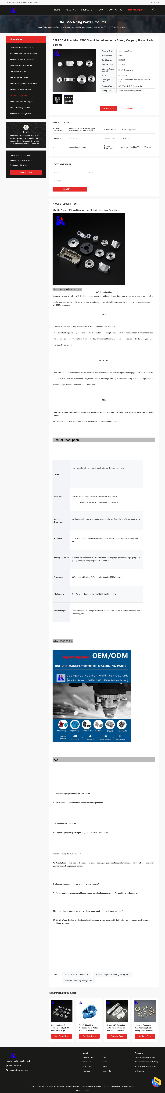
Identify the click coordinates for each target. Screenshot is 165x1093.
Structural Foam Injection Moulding (23, 53)
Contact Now (26, 172)
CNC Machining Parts (52, 27)
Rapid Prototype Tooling (19, 77)
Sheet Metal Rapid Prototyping (21, 102)
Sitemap (105, 1066)
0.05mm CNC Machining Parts (76, 975)
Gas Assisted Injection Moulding (22, 59)
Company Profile (87, 1057)
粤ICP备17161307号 (82, 1091)
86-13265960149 (28, 160)
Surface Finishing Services (20, 108)
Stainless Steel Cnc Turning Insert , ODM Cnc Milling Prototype (61, 1027)
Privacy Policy (107, 1071)
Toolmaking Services (18, 71)
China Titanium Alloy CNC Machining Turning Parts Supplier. (52, 1086)
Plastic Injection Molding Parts (21, 47)
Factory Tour (86, 1062)
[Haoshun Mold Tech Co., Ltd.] (13, 10)
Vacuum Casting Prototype (20, 89)
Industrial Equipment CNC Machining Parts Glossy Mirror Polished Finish (144, 1028)
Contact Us (86, 1071)
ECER (132, 1086)
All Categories (139, 1071)
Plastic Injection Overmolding (21, 65)
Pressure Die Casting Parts (20, 114)
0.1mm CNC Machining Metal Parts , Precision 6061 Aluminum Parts (116, 1027)
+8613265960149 (25, 165)
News (104, 1057)
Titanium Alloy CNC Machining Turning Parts (113, 975)
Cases (105, 1062)
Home (40, 27)
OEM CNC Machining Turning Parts (78, 981)
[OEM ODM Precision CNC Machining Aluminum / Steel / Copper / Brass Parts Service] (74, 71)
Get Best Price (108, 109)
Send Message (69, 189)
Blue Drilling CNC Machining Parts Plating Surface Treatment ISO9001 (88, 1028)
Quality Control (87, 1066)
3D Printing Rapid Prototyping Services (24, 83)
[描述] (153, 9)
